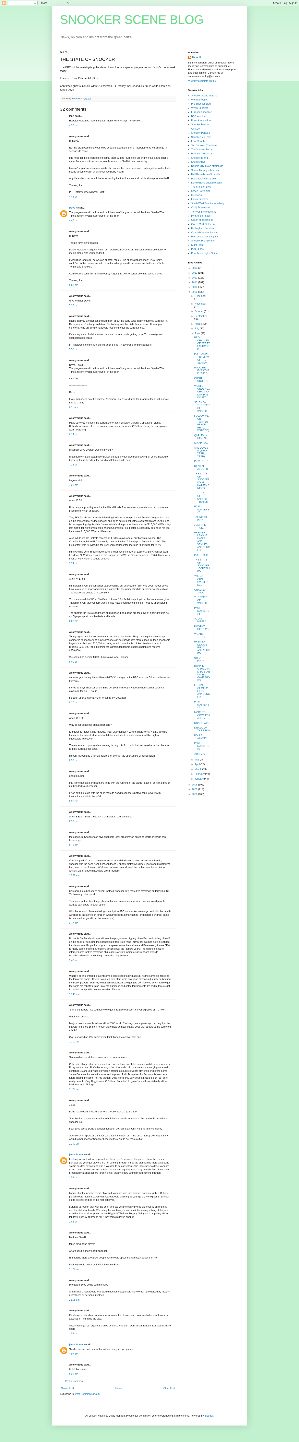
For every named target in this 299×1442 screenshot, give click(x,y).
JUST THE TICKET (200, 526)
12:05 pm (74, 1299)
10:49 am (74, 994)
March (198, 769)
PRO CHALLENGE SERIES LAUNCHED (202, 343)
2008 (195, 784)
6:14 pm (73, 434)
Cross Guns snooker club (205, 232)
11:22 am (74, 1089)
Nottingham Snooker (202, 228)
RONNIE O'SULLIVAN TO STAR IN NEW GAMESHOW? (202, 673)
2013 (195, 272)
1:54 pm (73, 1333)
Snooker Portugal (201, 132)
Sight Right (197, 245)
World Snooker (199, 99)
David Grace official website (206, 182)
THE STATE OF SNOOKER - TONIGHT (202, 497)
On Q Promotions (200, 207)
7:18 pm (73, 464)
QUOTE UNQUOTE (202, 379)
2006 (195, 794)
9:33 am (73, 1374)
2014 (195, 268)
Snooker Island (199, 157)
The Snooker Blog (201, 186)
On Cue (195, 128)
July (197, 328)
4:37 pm (73, 125)
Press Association (201, 120)
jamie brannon (77, 1154)
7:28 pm (73, 485)
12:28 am (74, 875)
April (197, 764)
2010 (195, 287)
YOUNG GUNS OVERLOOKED (201, 580)
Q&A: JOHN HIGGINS (200, 437)
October (199, 311)
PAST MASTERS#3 (201, 746)
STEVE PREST (199, 659)
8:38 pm (73, 821)
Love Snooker (199, 141)
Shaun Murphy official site (205, 170)
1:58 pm (73, 1177)
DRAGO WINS (202, 723)
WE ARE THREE (200, 635)
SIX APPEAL (201, 442)
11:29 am (74, 1269)
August (199, 323)
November (200, 303)
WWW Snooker (199, 108)
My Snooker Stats (201, 215)
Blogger (208, 1415)
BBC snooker (198, 116)
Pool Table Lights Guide (204, 253)
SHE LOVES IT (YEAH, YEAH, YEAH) (201, 452)
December (200, 296)
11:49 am (74, 1143)
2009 (195, 292)
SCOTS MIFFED (200, 620)
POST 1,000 (201, 555)
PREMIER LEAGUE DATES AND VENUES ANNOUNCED (202, 541)
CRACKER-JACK (200, 591)
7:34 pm (73, 563)
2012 (195, 277)
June (198, 333)
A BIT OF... (199, 753)
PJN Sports (197, 249)
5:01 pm (73, 285)
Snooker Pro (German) (203, 240)
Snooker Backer (200, 124)
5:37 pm (73, 305)
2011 (195, 282)
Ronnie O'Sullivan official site (207, 166)
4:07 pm (73, 1353)
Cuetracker (197, 195)
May (197, 759)
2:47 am (73, 923)
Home (118, 1388)
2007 (195, 789)
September (201, 316)
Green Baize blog (201, 191)
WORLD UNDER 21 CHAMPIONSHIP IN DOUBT (202, 392)
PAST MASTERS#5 (201, 611)
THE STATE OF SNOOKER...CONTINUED (202, 565)
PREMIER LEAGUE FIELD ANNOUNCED (202, 647)
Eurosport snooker (201, 112)
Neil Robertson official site (205, 174)
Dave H (73, 207)
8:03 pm (73, 621)
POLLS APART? (200, 737)
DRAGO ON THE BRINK (202, 729)
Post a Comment (74, 1381)
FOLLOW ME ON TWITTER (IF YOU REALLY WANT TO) (201, 423)
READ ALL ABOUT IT (201, 467)
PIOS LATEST (202, 461)
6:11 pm (73, 407)
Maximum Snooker (201, 153)
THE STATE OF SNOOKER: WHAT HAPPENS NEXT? (202, 481)
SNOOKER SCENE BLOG (132, 19)
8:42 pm (73, 844)
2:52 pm (73, 1221)
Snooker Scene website (204, 95)
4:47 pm (73, 220)
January (199, 778)
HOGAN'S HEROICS (201, 628)
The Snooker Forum (202, 149)
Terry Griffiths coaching (203, 211)
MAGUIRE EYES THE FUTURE (201, 370)
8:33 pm (73, 760)
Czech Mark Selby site (203, 224)
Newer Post (67, 1388)
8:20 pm (73, 702)
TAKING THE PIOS (201, 518)
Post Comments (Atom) (87, 1394)
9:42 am (73, 960)
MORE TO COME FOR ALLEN (202, 715)
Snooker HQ (198, 162)
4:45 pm (73, 196)
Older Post (169, 1388)
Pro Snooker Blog (201, 103)
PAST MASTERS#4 (201, 704)
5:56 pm (73, 349)
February (200, 773)
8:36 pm (73, 801)
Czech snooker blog (202, 219)
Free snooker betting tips (204, 236)
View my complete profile (202, 81)
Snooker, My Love (201, 137)
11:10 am (74, 1041)
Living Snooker (199, 199)
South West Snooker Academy (208, 203)
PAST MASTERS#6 (201, 509)
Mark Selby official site (203, 178)
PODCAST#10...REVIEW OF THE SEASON (202, 358)
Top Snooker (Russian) (204, 145)
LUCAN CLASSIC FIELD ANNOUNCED (202, 691)
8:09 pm (73, 661)
